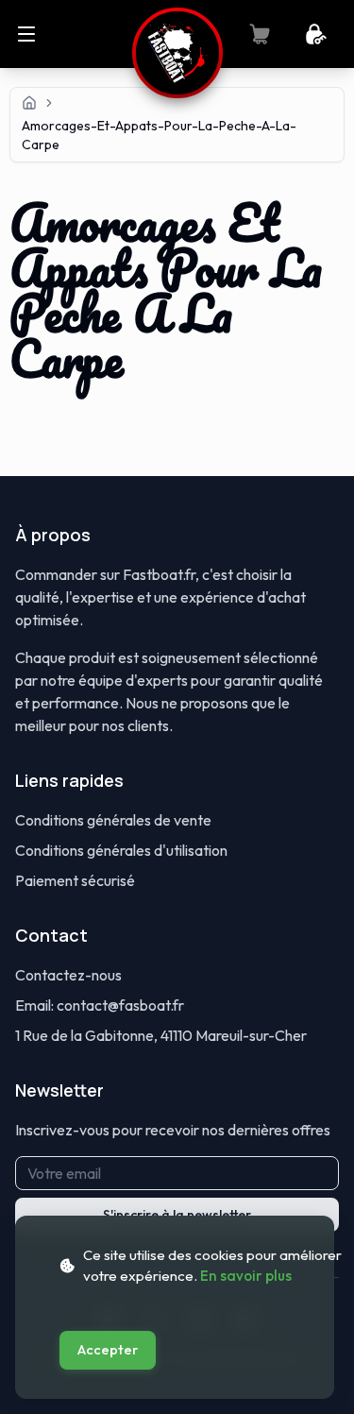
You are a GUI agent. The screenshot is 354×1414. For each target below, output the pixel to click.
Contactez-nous (68, 974)
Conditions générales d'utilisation (121, 850)
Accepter (107, 1349)
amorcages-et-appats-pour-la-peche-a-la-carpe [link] (159, 135)
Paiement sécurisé (75, 880)
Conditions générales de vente (113, 819)
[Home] (29, 103)
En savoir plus (246, 1276)
